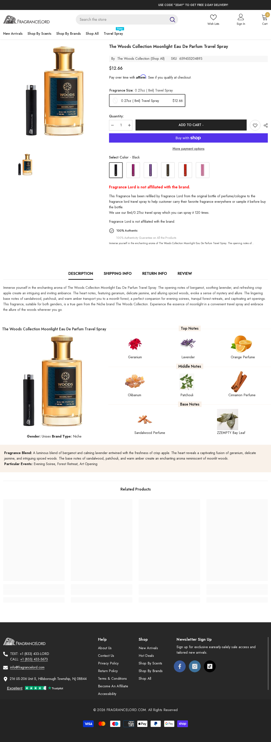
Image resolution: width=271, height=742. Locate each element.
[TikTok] (210, 666)
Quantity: (116, 116)
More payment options (189, 148)
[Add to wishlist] (255, 125)
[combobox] (121, 19)
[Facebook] (180, 666)
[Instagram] (195, 666)
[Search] (127, 19)
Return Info (154, 273)
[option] (135, 5)
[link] (34, 592)
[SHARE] (264, 125)
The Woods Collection (133, 58)
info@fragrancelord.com (27, 667)
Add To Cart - (191, 124)
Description (80, 273)
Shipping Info (118, 273)
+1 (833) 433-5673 (34, 659)
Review (185, 273)
